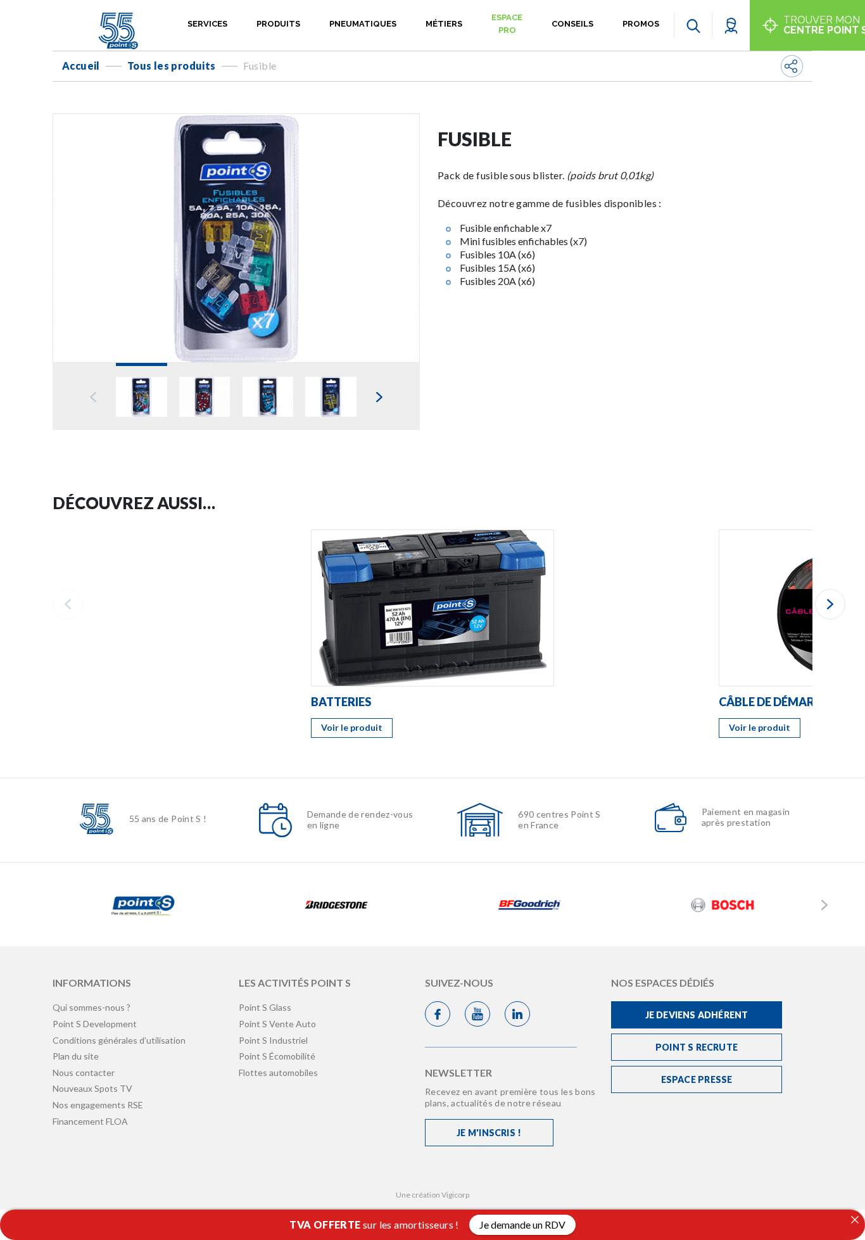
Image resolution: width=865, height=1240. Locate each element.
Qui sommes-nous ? (91, 1007)
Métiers (444, 23)
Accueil (81, 66)
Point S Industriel (273, 1040)
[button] (731, 25)
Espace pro (506, 24)
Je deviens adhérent (696, 1014)
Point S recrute (696, 1047)
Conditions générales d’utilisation (119, 1040)
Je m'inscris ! (489, 1132)
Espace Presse (697, 1079)
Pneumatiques (362, 23)
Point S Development (95, 1023)
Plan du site (76, 1056)
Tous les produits (171, 66)
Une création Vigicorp (432, 1194)
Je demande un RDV (522, 1224)
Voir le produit (351, 727)
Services (207, 23)
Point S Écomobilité (277, 1056)
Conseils (572, 23)
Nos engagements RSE (98, 1104)
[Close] (855, 1220)
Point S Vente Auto (277, 1023)
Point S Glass (265, 1007)
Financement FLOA (90, 1121)
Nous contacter (84, 1072)
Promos (640, 23)
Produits (278, 23)
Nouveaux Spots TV (92, 1088)
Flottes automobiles (278, 1072)
